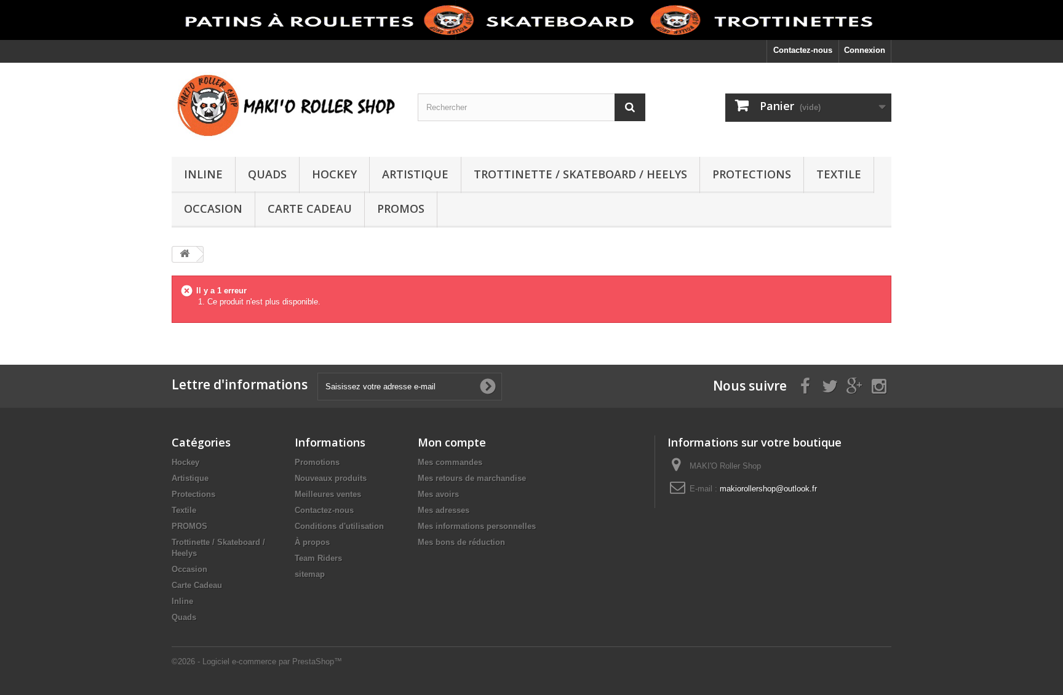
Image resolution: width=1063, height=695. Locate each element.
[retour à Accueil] (184, 254)
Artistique (415, 174)
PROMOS (400, 208)
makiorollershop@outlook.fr (768, 488)
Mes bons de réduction (461, 542)
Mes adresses (443, 510)
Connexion (864, 50)
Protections (751, 174)
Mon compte (452, 442)
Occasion (213, 208)
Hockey (334, 174)
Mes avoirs (438, 494)
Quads (267, 174)
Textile (838, 174)
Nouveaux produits (331, 478)
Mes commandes (450, 462)
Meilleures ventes (328, 494)
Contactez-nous (802, 50)
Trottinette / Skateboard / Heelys (580, 174)
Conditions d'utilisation (339, 526)
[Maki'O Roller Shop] (531, 20)
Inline (203, 174)
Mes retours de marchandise (472, 478)
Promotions (317, 462)
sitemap (310, 574)
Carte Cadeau (310, 208)
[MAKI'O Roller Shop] (285, 106)
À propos (312, 542)
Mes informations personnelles (477, 526)
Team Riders (318, 558)
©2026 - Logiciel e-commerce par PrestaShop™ (257, 661)
